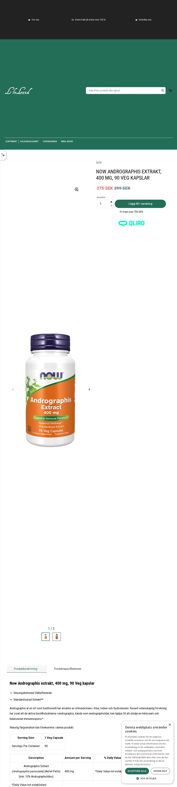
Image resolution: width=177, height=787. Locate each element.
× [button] (169, 724)
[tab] (27, 669)
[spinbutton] (105, 204)
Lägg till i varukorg (140, 203)
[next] (89, 389)
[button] (111, 202)
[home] (18, 90)
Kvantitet (101, 197)
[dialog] (148, 752)
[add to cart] (170, 90)
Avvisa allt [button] (160, 771)
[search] (163, 90)
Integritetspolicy (142, 764)
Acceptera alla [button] (137, 771)
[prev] (13, 389)
